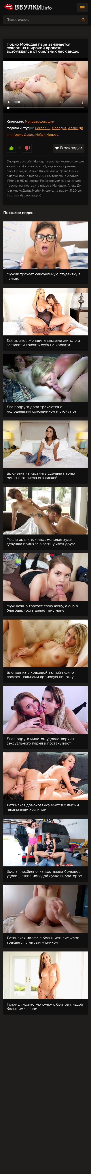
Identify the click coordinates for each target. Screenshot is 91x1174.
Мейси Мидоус (46, 135)
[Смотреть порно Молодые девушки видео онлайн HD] (27, 7)
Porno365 (42, 128)
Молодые (59, 128)
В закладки (68, 148)
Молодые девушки (39, 121)
